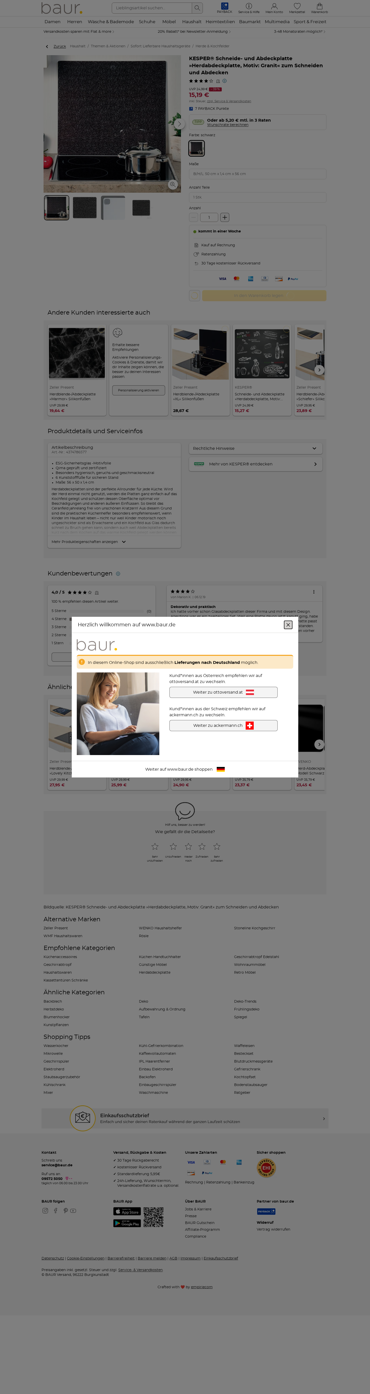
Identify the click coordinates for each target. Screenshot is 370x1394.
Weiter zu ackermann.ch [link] (218, 725)
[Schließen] (288, 625)
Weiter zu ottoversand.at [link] (218, 692)
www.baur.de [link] (180, 769)
